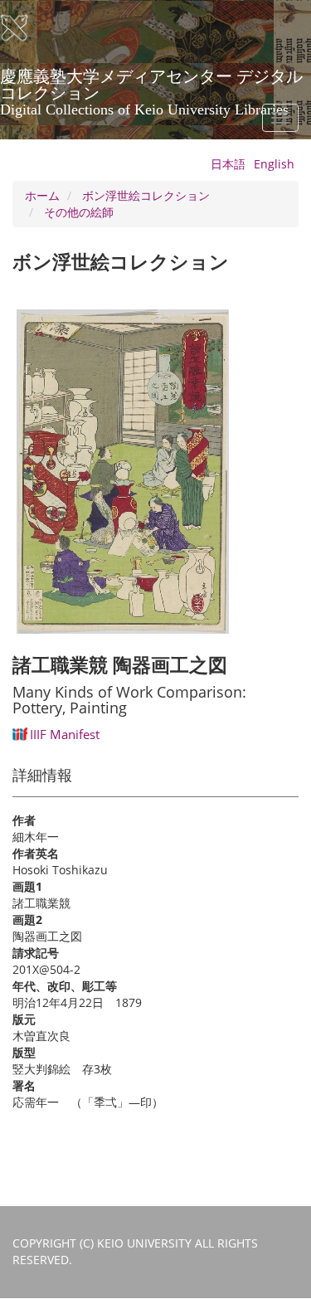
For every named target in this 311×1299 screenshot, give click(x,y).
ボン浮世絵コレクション (146, 195)
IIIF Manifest (65, 734)
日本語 (228, 164)
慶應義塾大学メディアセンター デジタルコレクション (151, 82)
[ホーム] (25, 28)
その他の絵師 (79, 212)
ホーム (42, 195)
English (274, 164)
